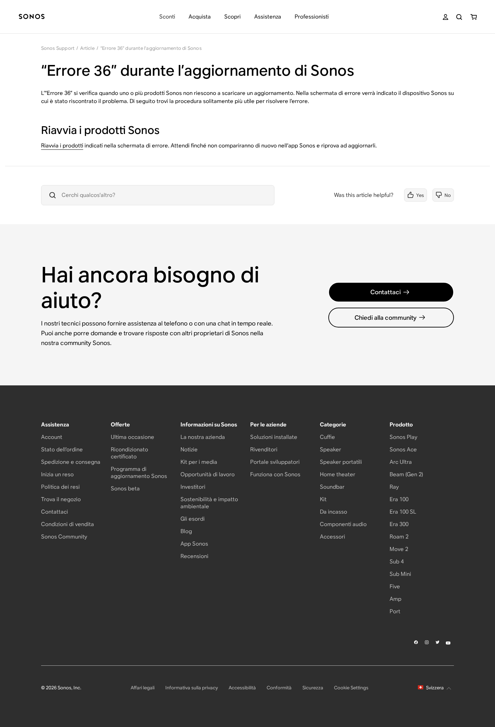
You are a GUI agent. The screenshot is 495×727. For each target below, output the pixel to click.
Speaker (330, 449)
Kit (323, 499)
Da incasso (333, 511)
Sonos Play (403, 437)
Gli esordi (192, 518)
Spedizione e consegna (70, 461)
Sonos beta (125, 488)
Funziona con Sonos (275, 474)
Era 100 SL (403, 511)
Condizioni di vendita (67, 524)
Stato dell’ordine (62, 449)
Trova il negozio (61, 499)
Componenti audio (343, 524)
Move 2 (399, 549)
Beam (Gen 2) (406, 474)
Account (51, 437)
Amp (395, 598)
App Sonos (194, 543)
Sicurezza (312, 688)
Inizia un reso (57, 474)
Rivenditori (263, 449)
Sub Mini (400, 574)
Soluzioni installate (273, 437)
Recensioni (194, 556)
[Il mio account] (445, 17)
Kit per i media (198, 461)
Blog (186, 531)
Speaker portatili (341, 461)
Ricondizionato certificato (129, 453)
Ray (394, 486)
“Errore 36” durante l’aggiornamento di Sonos (151, 48)
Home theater (337, 474)
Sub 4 (397, 561)
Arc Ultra (401, 461)
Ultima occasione (132, 437)
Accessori (332, 536)
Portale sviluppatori (275, 461)
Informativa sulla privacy (191, 688)
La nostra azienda (202, 437)
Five (395, 586)
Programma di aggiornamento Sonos (139, 472)
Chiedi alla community (386, 317)
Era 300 (399, 524)
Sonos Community (64, 536)
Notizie (189, 449)
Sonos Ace (403, 449)
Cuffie (327, 437)
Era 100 (399, 499)
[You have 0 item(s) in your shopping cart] (473, 17)
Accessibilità (242, 688)
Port (395, 611)
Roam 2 (399, 536)
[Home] (31, 17)
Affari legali (143, 688)
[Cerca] (459, 17)
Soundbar (332, 486)
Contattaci (385, 292)
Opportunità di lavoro (207, 474)
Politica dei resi (60, 486)
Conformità (279, 688)
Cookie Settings (351, 688)
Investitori (192, 486)
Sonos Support (58, 48)
